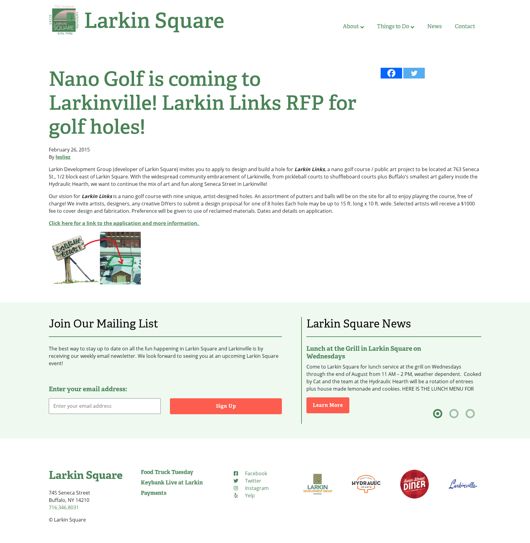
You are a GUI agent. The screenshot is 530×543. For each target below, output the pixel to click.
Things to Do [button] (393, 26)
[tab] (437, 413)
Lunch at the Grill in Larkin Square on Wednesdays (363, 352)
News (434, 26)
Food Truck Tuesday (167, 472)
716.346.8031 (64, 507)
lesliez (63, 157)
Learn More (331, 405)
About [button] (351, 26)
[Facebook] (391, 73)
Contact (465, 26)
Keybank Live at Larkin (172, 482)
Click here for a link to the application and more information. (124, 223)
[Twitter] (414, 73)
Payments (154, 493)
